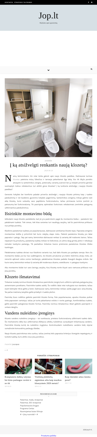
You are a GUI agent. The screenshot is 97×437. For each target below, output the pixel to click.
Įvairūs (48, 161)
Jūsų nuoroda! (29, 414)
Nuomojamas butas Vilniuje (31, 411)
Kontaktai (9, 2)
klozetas (16, 179)
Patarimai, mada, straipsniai (31, 400)
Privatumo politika (48, 435)
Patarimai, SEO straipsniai (30, 402)
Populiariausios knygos (29, 405)
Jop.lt (48, 15)
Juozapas (15, 344)
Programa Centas (27, 408)
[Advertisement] (48, 48)
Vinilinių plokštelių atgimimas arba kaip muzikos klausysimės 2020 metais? (48, 380)
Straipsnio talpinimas (23, 2)
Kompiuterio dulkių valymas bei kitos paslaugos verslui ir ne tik (18, 380)
